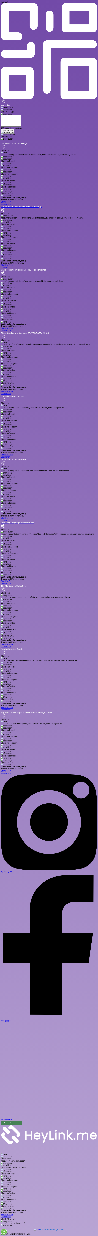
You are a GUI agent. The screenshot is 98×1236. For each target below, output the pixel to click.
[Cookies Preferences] (4, 1232)
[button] (49, 1073)
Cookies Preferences (11, 1123)
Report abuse (6, 1119)
